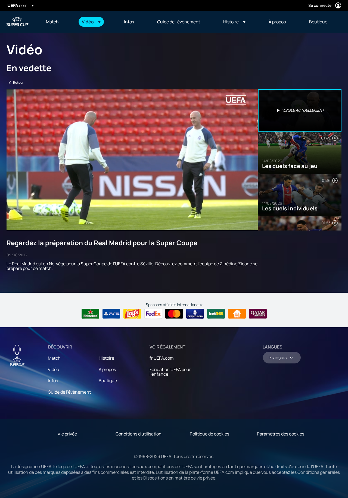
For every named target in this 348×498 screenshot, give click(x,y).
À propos (107, 369)
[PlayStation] (111, 314)
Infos (53, 381)
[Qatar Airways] (258, 314)
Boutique (108, 381)
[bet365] (216, 314)
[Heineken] (90, 314)
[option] (299, 110)
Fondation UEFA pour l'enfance (170, 371)
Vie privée (67, 434)
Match (54, 358)
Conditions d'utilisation (138, 434)
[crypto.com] (195, 314)
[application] (132, 160)
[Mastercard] (174, 314)
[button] (91, 22)
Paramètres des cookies (280, 434)
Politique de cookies (209, 434)
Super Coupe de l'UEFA (18, 22)
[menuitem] (57, 22)
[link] (52, 22)
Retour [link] (18, 82)
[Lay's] (132, 314)
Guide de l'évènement (69, 392)
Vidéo (53, 369)
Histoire (106, 358)
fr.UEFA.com (162, 358)
